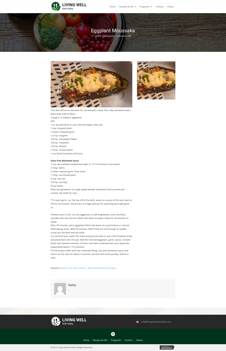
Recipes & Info (100, 340)
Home (86, 340)
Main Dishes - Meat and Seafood (89, 268)
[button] (113, 334)
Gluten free (66, 268)
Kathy (112, 36)
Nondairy (111, 268)
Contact (129, 340)
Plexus (139, 340)
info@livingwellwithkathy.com (156, 321)
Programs (116, 340)
